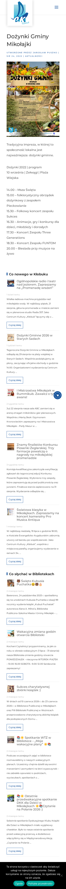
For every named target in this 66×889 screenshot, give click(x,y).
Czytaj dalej (15, 325)
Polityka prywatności (40, 883)
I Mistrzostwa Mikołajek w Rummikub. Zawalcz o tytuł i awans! (38, 394)
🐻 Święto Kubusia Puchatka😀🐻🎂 (30, 582)
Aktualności (34, 56)
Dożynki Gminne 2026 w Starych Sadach (34, 337)
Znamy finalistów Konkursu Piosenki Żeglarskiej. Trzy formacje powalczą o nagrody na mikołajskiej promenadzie (37, 451)
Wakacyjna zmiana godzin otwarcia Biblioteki (36, 633)
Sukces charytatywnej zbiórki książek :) (33, 688)
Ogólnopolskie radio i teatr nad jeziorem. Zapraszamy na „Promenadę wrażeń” (36, 284)
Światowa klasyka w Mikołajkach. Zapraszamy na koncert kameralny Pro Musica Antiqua (38, 515)
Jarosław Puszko (45, 52)
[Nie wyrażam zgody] (61, 875)
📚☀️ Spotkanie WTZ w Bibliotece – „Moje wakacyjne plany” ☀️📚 (34, 741)
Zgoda (19, 883)
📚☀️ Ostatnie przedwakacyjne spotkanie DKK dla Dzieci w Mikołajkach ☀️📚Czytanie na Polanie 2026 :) (37, 802)
